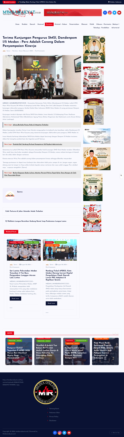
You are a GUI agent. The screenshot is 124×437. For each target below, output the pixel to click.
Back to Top (116, 432)
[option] (18, 351)
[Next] (117, 333)
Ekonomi (84, 24)
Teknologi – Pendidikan (101, 27)
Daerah (32, 24)
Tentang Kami (54, 408)
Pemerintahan (74, 24)
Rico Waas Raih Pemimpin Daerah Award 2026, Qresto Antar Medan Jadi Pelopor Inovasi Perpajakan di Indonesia (74, 350)
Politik (92, 24)
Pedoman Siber (54, 412)
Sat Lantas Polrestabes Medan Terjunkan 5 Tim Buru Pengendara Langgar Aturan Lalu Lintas (105, 353)
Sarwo (8, 51)
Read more (15, 298)
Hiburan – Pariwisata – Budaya (107, 24)
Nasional (40, 24)
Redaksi (24, 24)
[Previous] (114, 333)
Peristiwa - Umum (17, 51)
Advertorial (115, 27)
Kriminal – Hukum (61, 24)
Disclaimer (52, 420)
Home (17, 24)
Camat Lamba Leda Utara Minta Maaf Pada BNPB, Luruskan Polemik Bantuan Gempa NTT (47, 353)
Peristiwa (49, 24)
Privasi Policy (53, 416)
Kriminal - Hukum (16, 242)
